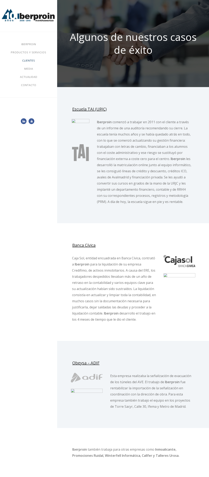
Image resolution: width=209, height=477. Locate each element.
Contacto (28, 85)
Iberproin (28, 44)
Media (28, 69)
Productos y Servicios (28, 52)
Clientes (28, 60)
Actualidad (28, 77)
